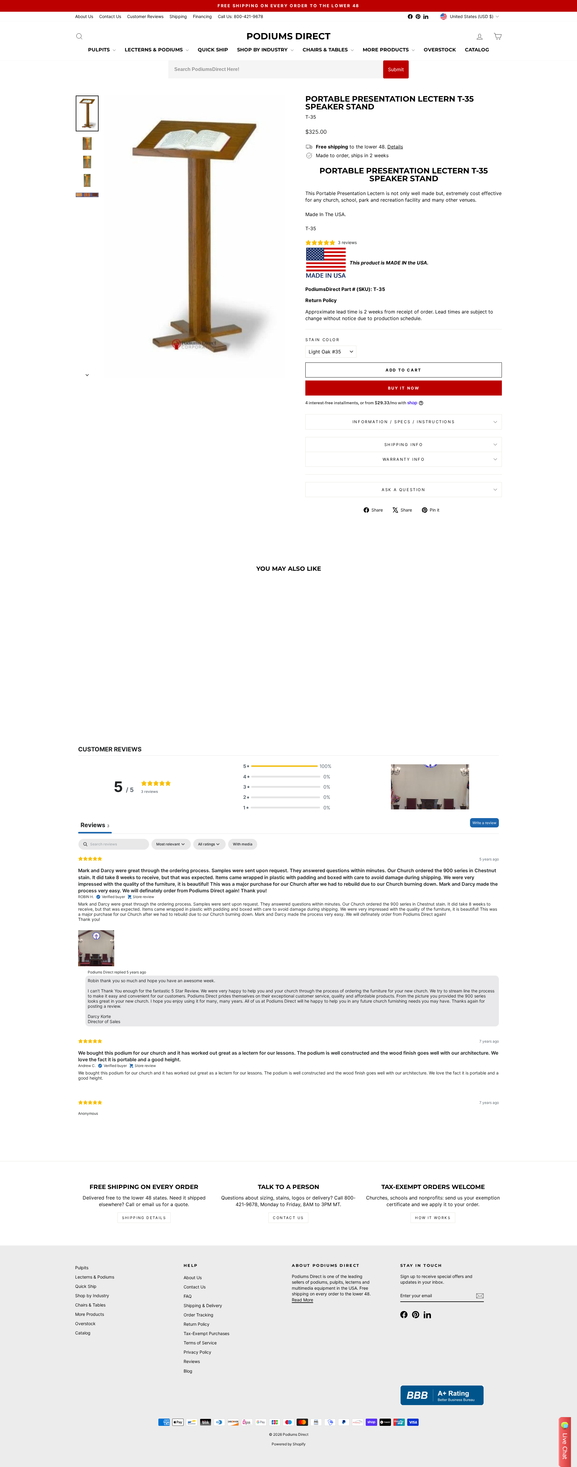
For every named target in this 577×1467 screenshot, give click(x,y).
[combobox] (275, 69)
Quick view (126, 681)
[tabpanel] (288, 982)
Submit (396, 69)
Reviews (192, 1361)
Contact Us (110, 16)
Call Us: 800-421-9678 (240, 16)
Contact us (288, 1217)
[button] (286, 766)
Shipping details (144, 1217)
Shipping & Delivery (203, 1305)
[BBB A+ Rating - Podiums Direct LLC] (442, 1395)
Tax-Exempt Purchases (206, 1333)
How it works (433, 1217)
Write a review (484, 823)
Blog (188, 1371)
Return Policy (196, 1324)
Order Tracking (198, 1314)
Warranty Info (404, 459)
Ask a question (403, 489)
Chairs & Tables (326, 50)
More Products (386, 50)
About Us (84, 16)
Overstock (440, 50)
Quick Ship (213, 50)
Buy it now (404, 388)
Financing (202, 16)
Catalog (477, 50)
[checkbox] (242, 844)
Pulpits (99, 50)
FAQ (188, 1296)
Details (395, 147)
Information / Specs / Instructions (404, 421)
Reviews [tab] (95, 825)
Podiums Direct (288, 36)
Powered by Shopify (289, 1444)
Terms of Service (200, 1342)
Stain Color (322, 339)
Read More (302, 1299)
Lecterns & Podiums (154, 50)
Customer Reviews (145, 16)
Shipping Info (403, 444)
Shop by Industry (263, 50)
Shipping (178, 16)
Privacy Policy (197, 1352)
